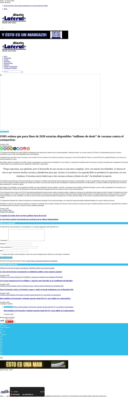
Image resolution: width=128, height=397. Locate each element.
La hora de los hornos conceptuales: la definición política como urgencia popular (31, 272)
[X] (14, 148)
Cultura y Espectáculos (10, 66)
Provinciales (7, 58)
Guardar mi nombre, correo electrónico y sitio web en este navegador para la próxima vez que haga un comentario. (36, 254)
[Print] (8, 148)
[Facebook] (5, 148)
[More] (28, 148)
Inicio (5, 56)
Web (1, 250)
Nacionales (7, 61)
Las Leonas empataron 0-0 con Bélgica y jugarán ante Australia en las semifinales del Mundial (36, 281)
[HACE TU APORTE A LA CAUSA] (34, 38)
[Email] (11, 148)
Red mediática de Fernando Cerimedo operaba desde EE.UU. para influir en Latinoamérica (35, 298)
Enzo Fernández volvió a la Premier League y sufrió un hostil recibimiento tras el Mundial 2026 (36, 290)
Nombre (3, 244)
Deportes (6, 65)
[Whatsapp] (1, 148)
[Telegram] (18, 148)
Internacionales (8, 63)
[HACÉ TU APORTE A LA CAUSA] (34, 368)
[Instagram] (24, 148)
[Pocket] (21, 148)
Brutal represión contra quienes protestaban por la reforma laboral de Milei (26, 5)
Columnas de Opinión (10, 68)
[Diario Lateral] (14, 25)
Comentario (4, 240)
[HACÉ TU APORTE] (7, 212)
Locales (6, 60)
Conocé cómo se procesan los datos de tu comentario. (42, 261)
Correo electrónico (6, 247)
